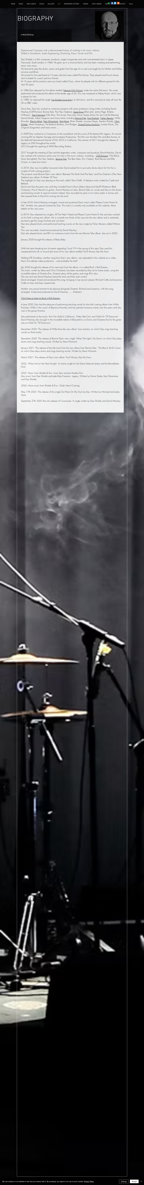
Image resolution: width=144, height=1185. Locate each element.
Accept (134, 1181)
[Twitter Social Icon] (115, 3)
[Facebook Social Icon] (112, 3)
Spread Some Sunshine (89, 124)
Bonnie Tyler (80, 118)
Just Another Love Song (61, 99)
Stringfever (64, 121)
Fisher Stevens (107, 118)
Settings (124, 1181)
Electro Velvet (36, 121)
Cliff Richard (102, 155)
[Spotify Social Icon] (109, 3)
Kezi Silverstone (50, 121)
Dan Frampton (38, 114)
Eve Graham (93, 118)
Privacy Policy (89, 1181)
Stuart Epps (78, 111)
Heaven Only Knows (73, 90)
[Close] (141, 1181)
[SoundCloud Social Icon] (118, 3)
